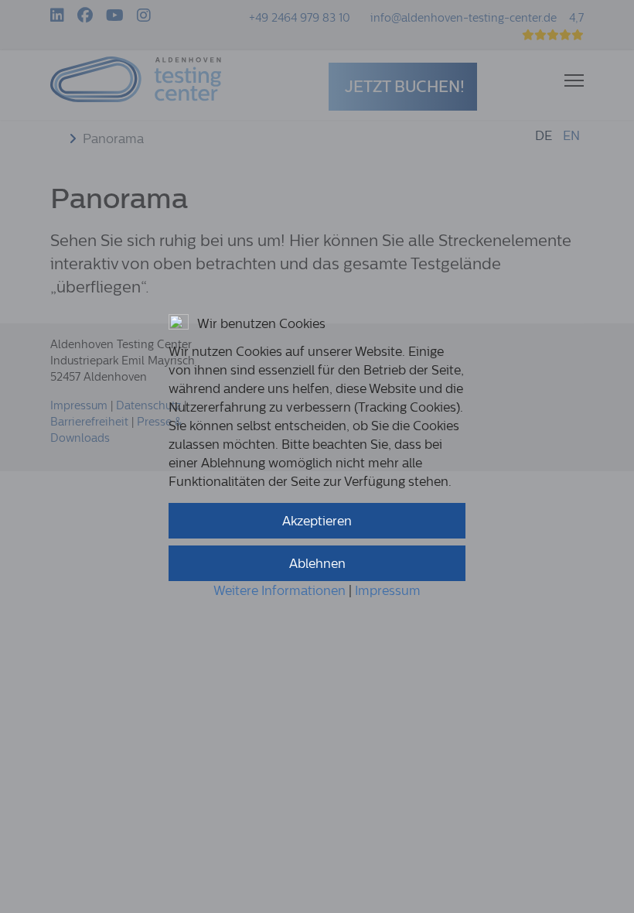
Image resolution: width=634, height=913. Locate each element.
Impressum (388, 590)
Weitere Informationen (279, 590)
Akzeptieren (317, 521)
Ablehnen (317, 563)
